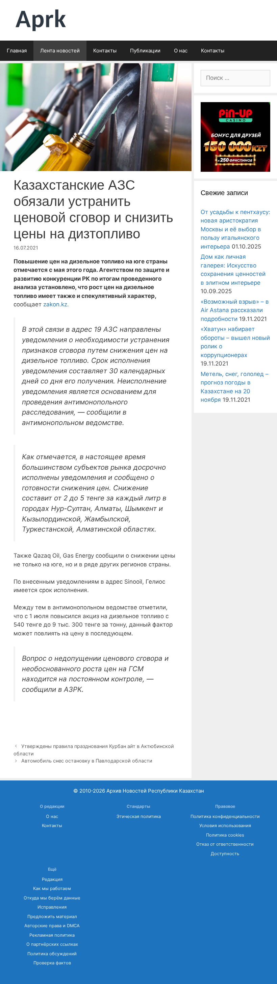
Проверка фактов (52, 962)
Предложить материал (52, 916)
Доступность (225, 853)
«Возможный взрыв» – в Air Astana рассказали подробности (235, 310)
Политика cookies (225, 835)
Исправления (52, 907)
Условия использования (225, 825)
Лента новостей (60, 50)
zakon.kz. (56, 304)
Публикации (145, 50)
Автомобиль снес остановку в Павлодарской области (86, 761)
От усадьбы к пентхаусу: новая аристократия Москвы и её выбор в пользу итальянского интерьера (235, 229)
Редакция (52, 879)
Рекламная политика (52, 935)
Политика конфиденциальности (225, 816)
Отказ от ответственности (225, 844)
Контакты (105, 50)
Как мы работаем (52, 888)
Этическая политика (139, 816)
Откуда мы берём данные (52, 897)
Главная (17, 50)
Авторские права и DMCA (52, 925)
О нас (180, 50)
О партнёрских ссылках (52, 944)
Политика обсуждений (52, 953)
